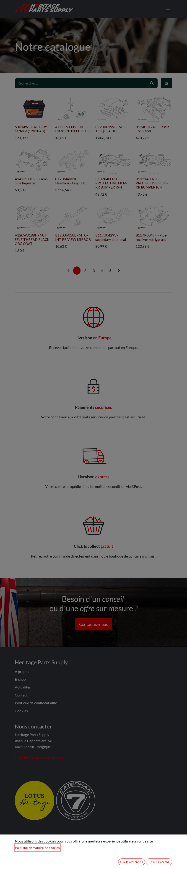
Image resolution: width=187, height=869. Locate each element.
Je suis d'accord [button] (159, 862)
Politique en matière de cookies (37, 848)
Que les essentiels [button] (131, 862)
